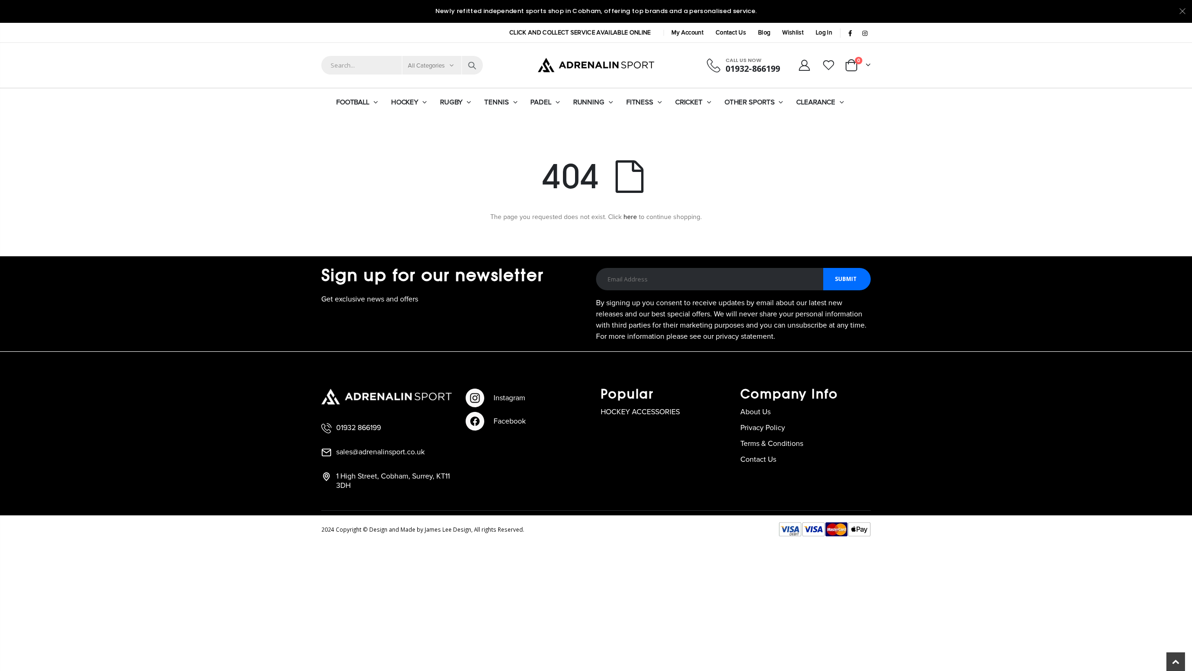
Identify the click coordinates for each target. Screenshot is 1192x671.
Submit (846, 279)
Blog (764, 33)
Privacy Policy (762, 427)
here (630, 217)
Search (472, 65)
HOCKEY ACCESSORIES (640, 412)
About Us (755, 412)
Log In (824, 33)
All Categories (426, 66)
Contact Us (731, 33)
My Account (687, 33)
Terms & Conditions (771, 443)
